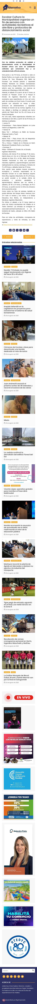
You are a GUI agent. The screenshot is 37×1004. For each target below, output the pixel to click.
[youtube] (20, 1)
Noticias (26, 34)
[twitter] (13, 1)
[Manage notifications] (3, 1000)
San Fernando (16, 380)
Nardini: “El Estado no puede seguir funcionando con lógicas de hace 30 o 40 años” (17, 272)
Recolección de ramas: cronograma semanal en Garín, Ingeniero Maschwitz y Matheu (18, 641)
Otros (13, 672)
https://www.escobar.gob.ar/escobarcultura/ (17, 225)
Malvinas (7, 267)
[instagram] (23, 1)
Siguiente (28, 237)
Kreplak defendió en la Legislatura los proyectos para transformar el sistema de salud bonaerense (18, 309)
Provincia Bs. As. (16, 303)
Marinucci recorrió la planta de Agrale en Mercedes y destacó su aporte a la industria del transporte (18, 567)
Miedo (6, 420)
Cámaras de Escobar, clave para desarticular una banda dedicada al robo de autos (18, 349)
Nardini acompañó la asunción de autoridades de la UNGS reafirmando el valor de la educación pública (17, 528)
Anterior (8, 237)
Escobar (21, 34)
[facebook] (16, 1)
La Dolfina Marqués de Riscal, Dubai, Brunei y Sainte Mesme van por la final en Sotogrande (18, 677)
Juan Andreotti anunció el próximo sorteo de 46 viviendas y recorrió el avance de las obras (18, 385)
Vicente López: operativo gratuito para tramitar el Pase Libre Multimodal (18, 491)
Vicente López (16, 485)
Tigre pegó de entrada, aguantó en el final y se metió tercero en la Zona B (18, 604)
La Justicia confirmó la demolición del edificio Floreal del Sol (18, 454)
